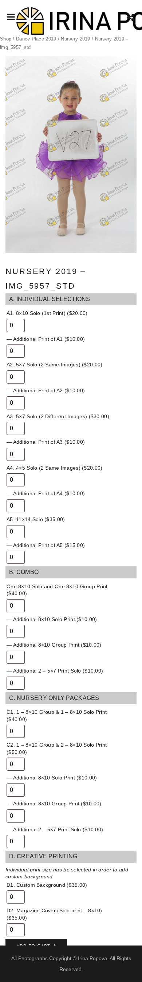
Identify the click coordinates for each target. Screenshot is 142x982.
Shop (5, 39)
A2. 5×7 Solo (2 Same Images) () (54, 364)
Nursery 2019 (75, 39)
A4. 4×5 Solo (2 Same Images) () (54, 468)
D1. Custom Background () (47, 885)
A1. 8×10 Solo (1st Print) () (47, 313)
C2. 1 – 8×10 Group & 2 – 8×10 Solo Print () (57, 748)
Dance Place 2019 (36, 39)
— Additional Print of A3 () (46, 442)
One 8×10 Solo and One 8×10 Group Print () (57, 590)
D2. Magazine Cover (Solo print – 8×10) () (54, 914)
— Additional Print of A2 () (46, 390)
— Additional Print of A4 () (46, 493)
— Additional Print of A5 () (46, 545)
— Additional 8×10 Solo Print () (52, 619)
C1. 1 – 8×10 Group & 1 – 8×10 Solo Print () (57, 715)
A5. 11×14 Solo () (36, 519)
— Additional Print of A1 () (46, 339)
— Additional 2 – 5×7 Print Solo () (55, 671)
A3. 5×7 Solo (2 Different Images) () (58, 416)
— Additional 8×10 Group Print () (54, 645)
